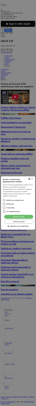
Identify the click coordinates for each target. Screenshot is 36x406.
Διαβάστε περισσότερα (10, 196)
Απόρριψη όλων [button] (18, 222)
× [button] (32, 179)
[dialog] (18, 203)
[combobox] (29, 179)
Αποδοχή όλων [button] (18, 217)
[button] (18, 226)
